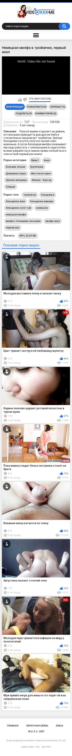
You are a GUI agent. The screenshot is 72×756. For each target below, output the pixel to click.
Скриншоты (57, 106)
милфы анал (53, 221)
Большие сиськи (15, 167)
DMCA (59, 725)
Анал (47, 160)
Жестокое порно (41, 173)
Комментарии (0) (45, 113)
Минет (35, 160)
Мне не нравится (25, 100)
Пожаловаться (36, 106)
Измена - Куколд (42, 180)
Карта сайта (27, 746)
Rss (38, 746)
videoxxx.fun (60, 59)
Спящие (10, 186)
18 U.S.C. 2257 (36, 731)
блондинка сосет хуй (18, 208)
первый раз (12, 227)
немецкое (42, 208)
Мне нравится (20, 100)
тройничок (29, 195)
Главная (12, 725)
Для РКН (46, 746)
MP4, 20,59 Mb (28, 235)
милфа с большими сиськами (23, 221)
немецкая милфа (16, 214)
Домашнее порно (16, 173)
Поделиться (24, 113)
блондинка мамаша (41, 201)
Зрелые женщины (16, 180)
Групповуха (36, 167)
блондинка (47, 195)
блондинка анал (15, 201)
